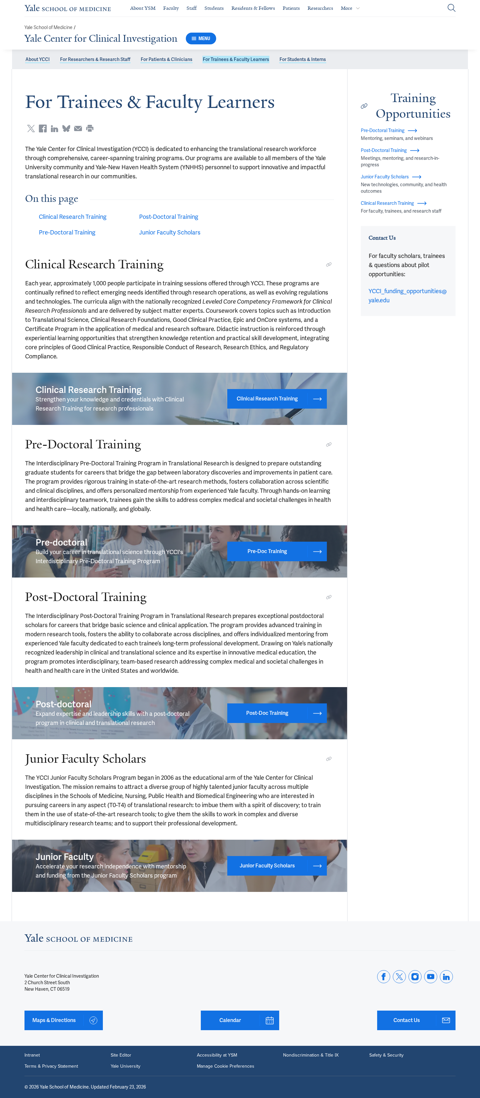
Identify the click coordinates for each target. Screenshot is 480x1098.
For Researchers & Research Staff (95, 59)
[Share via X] (31, 128)
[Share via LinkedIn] (54, 128)
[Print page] (90, 128)
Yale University (125, 1066)
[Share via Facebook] (43, 128)
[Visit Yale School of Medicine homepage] (78, 939)
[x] (399, 976)
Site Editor (121, 1055)
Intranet (32, 1055)
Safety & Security (386, 1055)
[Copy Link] (329, 264)
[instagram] (415, 976)
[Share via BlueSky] (66, 128)
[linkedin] (446, 976)
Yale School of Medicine (48, 27)
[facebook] (383, 976)
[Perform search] (452, 8)
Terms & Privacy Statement (51, 1066)
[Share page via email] (78, 128)
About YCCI (37, 59)
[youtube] (430, 976)
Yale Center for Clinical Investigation (100, 38)
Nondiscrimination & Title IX (311, 1055)
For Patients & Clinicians (166, 59)
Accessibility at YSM (217, 1055)
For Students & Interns (303, 59)
